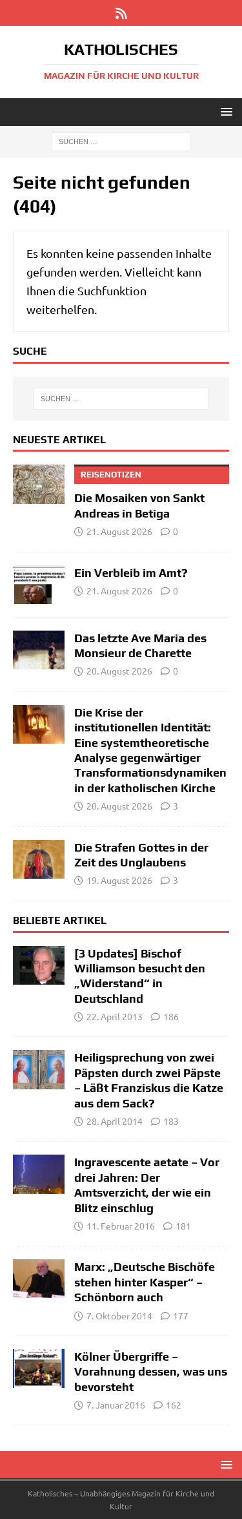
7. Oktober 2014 (119, 1315)
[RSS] (121, 13)
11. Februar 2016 (120, 1225)
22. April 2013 (114, 1016)
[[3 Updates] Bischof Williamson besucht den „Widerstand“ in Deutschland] (39, 965)
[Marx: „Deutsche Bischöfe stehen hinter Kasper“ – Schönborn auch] (39, 1278)
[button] (224, 111)
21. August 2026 (119, 531)
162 (173, 1404)
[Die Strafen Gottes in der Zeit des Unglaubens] (39, 859)
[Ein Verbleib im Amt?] (39, 584)
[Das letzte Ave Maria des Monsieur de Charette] (39, 650)
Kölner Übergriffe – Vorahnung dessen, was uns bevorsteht (150, 1372)
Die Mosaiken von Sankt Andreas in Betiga (139, 494)
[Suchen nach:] (121, 141)
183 (171, 1121)
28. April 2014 (114, 1121)
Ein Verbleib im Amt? (131, 573)
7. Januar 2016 (115, 1404)
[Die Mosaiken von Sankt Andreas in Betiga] (39, 484)
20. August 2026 (119, 670)
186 (171, 1016)
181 (183, 1225)
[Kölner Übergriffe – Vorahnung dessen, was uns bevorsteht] (39, 1368)
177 (180, 1315)
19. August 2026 (119, 880)
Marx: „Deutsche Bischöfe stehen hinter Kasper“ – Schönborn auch (144, 1282)
